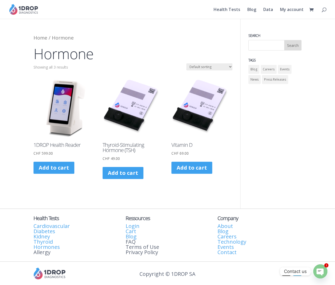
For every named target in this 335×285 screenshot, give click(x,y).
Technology (231, 241)
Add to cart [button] (54, 167)
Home (40, 37)
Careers (269, 69)
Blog (251, 10)
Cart (131, 231)
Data (268, 10)
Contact (227, 252)
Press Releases (275, 79)
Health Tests (227, 10)
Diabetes (44, 231)
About (225, 226)
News (254, 79)
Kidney (42, 236)
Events (284, 69)
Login (132, 226)
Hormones (47, 246)
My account (292, 10)
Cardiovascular (52, 226)
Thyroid (43, 241)
